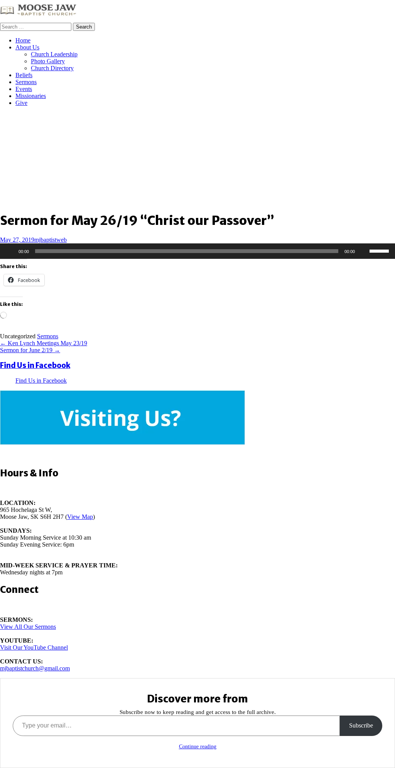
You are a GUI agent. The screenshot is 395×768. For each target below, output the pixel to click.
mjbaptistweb (50, 239)
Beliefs (23, 75)
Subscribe (361, 725)
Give (21, 103)
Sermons (26, 82)
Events (23, 89)
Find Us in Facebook (35, 365)
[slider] (380, 250)
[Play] (10, 251)
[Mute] (363, 251)
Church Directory (52, 68)
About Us (27, 47)
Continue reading (197, 746)
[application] (197, 251)
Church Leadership (54, 54)
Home (22, 40)
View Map (80, 516)
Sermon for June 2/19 (30, 350)
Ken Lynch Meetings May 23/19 (43, 343)
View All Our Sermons (28, 626)
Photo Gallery (48, 61)
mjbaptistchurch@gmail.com (35, 668)
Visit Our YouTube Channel (34, 647)
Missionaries (30, 96)
